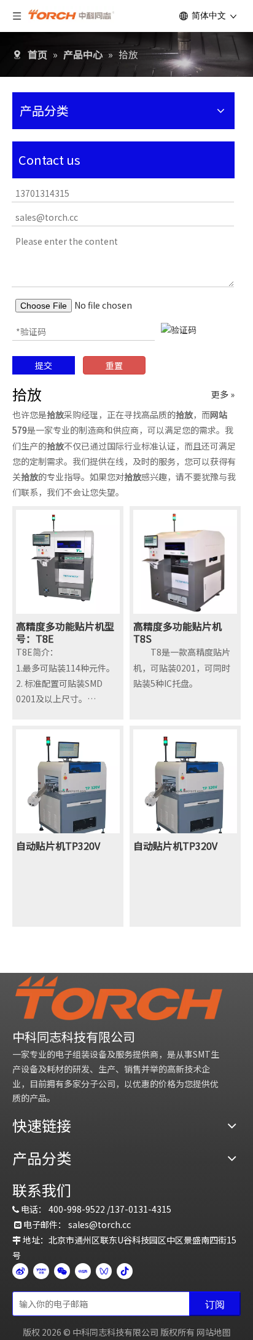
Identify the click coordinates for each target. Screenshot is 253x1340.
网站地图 (214, 1332)
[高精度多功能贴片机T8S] (185, 560)
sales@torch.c (97, 1224)
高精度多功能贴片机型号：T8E (65, 632)
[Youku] (41, 1271)
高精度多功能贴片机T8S (177, 632)
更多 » (223, 394)
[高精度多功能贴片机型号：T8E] (68, 560)
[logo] (118, 998)
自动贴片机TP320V (58, 845)
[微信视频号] (104, 1271)
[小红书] (83, 1271)
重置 (114, 365)
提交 (43, 365)
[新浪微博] (20, 1271)
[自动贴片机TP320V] (68, 788)
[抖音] (125, 1271)
